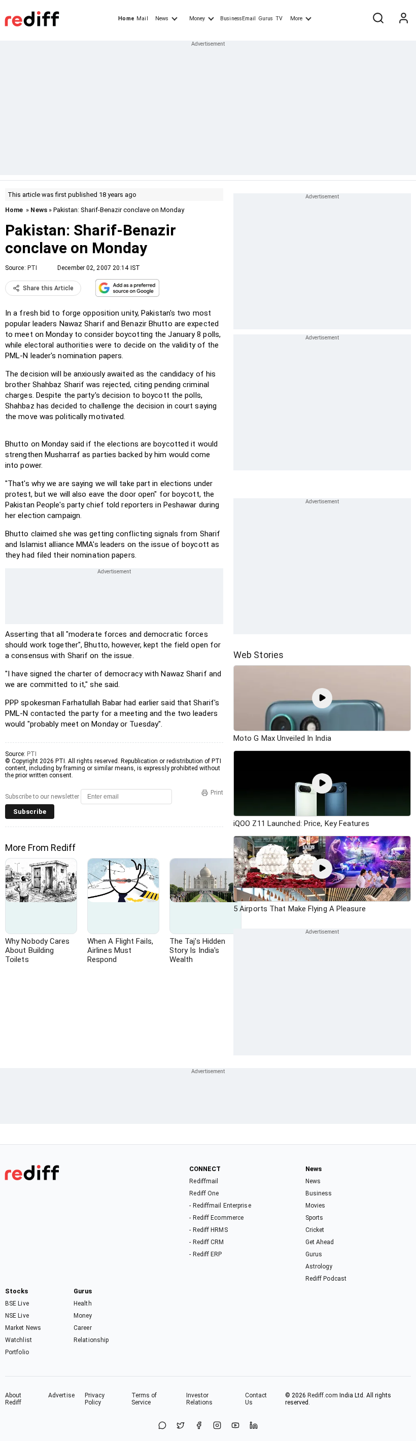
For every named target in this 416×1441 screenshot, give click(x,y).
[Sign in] (403, 19)
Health (83, 1303)
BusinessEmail (238, 18)
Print (217, 792)
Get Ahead (319, 1242)
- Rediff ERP (205, 1254)
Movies (315, 1205)
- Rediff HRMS (208, 1229)
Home (126, 18)
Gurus (265, 18)
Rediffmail (203, 1181)
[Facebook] (199, 1426)
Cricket (315, 1229)
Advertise (61, 1395)
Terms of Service (144, 1399)
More (296, 18)
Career (83, 1327)
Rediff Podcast (325, 1278)
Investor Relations (199, 1399)
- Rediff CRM (206, 1242)
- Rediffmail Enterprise (220, 1205)
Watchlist (18, 1340)
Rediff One (204, 1193)
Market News (23, 1327)
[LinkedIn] (254, 1426)
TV (279, 18)
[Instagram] (217, 1426)
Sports (314, 1217)
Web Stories (258, 654)
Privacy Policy (95, 1399)
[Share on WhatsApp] (162, 1426)
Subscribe (29, 811)
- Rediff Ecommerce (216, 1217)
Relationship (91, 1340)
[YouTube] (235, 1426)
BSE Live (17, 1303)
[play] (322, 698)
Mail (142, 18)
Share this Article (48, 288)
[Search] (378, 19)
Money (197, 18)
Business (318, 1193)
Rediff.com (322, 1395)
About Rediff (13, 1399)
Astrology (319, 1266)
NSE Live (17, 1315)
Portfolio (17, 1352)
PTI (32, 267)
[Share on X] (181, 1426)
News (161, 18)
